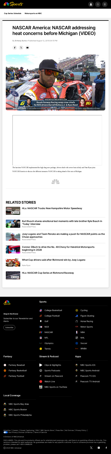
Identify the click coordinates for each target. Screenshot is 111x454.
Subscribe (9, 327)
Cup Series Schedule (12, 13)
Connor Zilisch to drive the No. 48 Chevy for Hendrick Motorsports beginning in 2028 (58, 248)
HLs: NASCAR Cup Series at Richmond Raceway (48, 272)
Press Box (59, 430)
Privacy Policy (81, 430)
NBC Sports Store (47, 430)
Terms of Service (40, 432)
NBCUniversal (19, 437)
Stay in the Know (10, 314)
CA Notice (28, 432)
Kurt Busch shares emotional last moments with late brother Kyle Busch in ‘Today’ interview (62, 222)
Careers (15, 430)
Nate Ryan (26, 265)
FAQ (37, 430)
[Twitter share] (21, 47)
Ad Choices (69, 430)
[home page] (13, 4)
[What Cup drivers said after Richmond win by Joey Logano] (13, 262)
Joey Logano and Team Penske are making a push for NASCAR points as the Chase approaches (63, 235)
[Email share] (27, 47)
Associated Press (29, 227)
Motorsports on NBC (33, 13)
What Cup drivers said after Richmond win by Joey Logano (53, 259)
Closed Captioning (27, 430)
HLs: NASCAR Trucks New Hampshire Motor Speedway (52, 208)
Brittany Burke (21, 41)
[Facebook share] (14, 47)
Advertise (7, 430)
